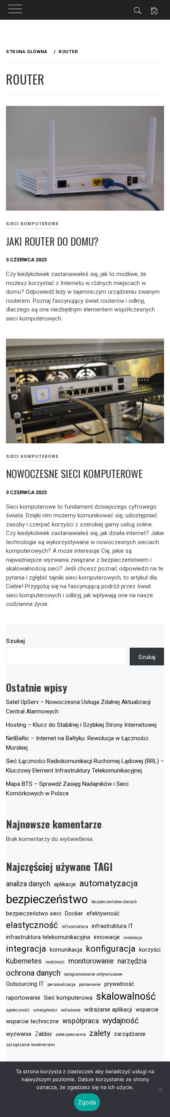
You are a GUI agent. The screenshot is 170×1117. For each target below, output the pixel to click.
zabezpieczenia (70, 1034)
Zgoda (87, 1102)
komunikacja (66, 950)
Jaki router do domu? (52, 241)
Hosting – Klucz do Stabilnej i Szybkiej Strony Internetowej (81, 724)
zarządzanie (129, 1034)
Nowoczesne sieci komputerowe (74, 473)
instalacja (132, 937)
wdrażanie (71, 1010)
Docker (74, 913)
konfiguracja (111, 948)
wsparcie (147, 1009)
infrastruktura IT (112, 926)
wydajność (120, 1020)
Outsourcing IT (25, 984)
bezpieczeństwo (47, 899)
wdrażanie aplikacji (108, 1009)
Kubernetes (24, 961)
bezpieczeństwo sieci (33, 913)
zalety (99, 1033)
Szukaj (15, 641)
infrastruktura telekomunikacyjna (48, 937)
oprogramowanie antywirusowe (93, 974)
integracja (26, 948)
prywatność (119, 984)
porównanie (90, 984)
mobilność (55, 962)
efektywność (103, 913)
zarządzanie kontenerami (30, 1044)
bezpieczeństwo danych (114, 901)
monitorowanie (91, 961)
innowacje (107, 937)
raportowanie (23, 998)
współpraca (80, 1021)
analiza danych (28, 884)
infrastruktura (75, 926)
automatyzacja (108, 883)
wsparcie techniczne (32, 1021)
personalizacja (61, 984)
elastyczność (32, 925)
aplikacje (65, 884)
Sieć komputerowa (68, 998)
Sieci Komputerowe (32, 223)
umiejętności (45, 1010)
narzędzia (132, 961)
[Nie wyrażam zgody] (160, 1089)
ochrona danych (33, 973)
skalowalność (126, 996)
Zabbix (43, 1034)
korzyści (150, 950)
